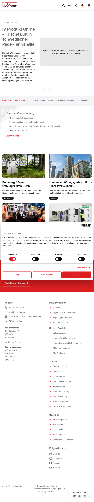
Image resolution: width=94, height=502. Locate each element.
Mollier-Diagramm (60, 401)
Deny (17, 275)
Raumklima (58, 371)
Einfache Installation (62, 381)
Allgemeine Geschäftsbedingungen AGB (48, 488)
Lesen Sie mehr (12, 135)
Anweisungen (59, 386)
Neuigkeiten (20, 100)
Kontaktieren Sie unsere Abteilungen (25, 316)
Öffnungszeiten (15, 321)
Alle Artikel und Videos (62, 406)
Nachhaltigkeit (59, 434)
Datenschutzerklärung (47, 486)
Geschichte (58, 429)
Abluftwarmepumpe (61, 348)
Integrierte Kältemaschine (64, 338)
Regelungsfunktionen (62, 317)
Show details (81, 267)
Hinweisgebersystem (47, 491)
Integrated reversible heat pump (67, 343)
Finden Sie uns (14, 342)
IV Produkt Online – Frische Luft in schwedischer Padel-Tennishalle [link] (58, 100)
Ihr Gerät (57, 307)
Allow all (76, 275)
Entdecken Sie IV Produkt (64, 439)
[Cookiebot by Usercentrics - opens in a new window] (81, 225)
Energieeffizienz (60, 366)
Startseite (6, 100)
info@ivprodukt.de (17, 312)
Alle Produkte (59, 353)
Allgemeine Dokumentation (65, 312)
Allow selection (47, 275)
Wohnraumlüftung (61, 391)
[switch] (35, 259)
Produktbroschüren (61, 322)
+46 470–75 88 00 (17, 307)
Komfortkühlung (60, 396)
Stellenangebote (60, 419)
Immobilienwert (59, 376)
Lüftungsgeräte (60, 333)
